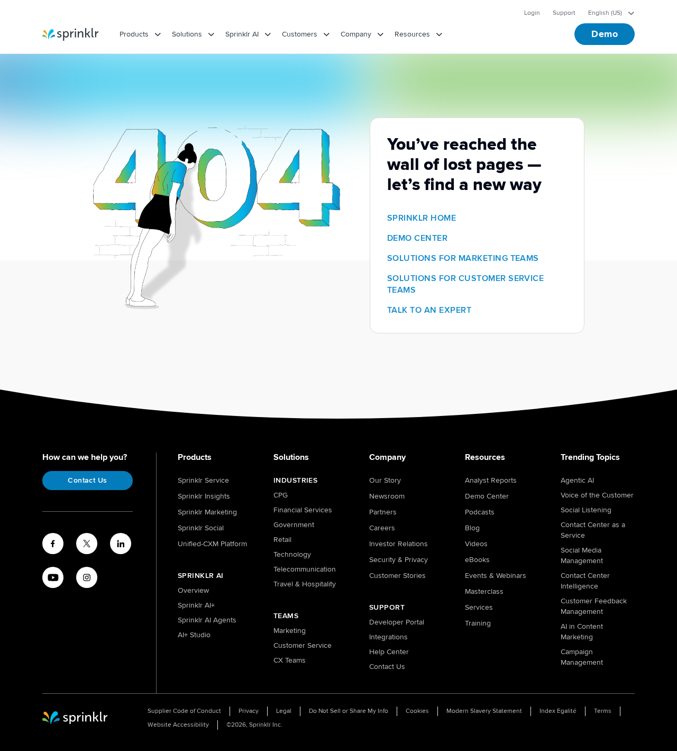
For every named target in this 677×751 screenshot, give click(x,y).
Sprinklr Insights (204, 496)
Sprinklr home (421, 218)
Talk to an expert (429, 310)
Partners (383, 512)
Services (479, 607)
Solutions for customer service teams (465, 284)
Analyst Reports (491, 480)
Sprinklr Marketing (207, 512)
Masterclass (484, 591)
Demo (604, 34)
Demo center (417, 238)
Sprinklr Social (201, 527)
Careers (382, 527)
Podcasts (480, 512)
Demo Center (487, 496)
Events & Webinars (495, 575)
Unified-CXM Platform (212, 543)
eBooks (477, 559)
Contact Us (87, 480)
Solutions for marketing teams (463, 258)
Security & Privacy (398, 559)
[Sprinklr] (70, 34)
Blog (472, 527)
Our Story (385, 480)
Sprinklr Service (203, 480)
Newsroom (387, 496)
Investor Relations (398, 543)
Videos (476, 543)
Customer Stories (397, 575)
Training (478, 623)
